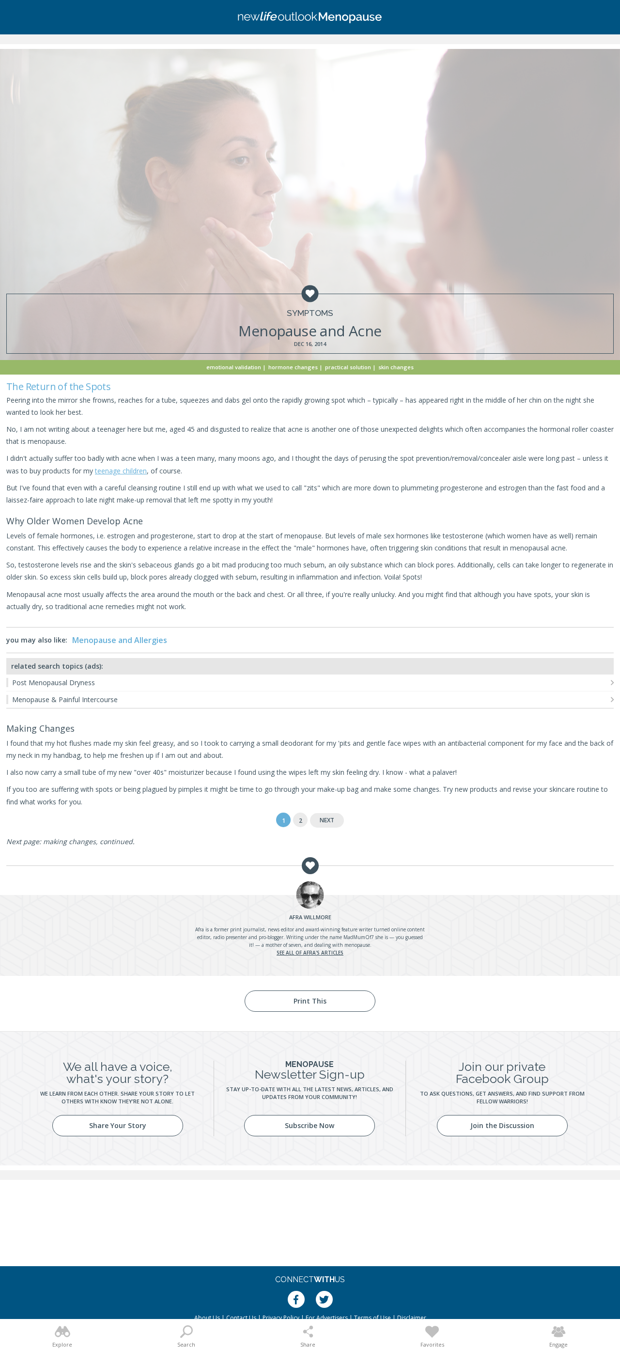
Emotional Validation (233, 367)
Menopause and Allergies (119, 640)
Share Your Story (117, 1125)
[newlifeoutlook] (310, 17)
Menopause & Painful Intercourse (65, 699)
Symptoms (310, 313)
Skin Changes (396, 367)
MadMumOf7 (358, 937)
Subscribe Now (309, 1125)
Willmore (310, 917)
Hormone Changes (293, 367)
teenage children (121, 470)
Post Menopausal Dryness (53, 682)
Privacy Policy (281, 1318)
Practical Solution (348, 367)
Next (327, 820)
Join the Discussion (502, 1125)
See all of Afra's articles (310, 952)
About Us (207, 1318)
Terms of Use (372, 1318)
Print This (310, 1000)
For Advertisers (327, 1318)
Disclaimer (411, 1318)
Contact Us (241, 1318)
